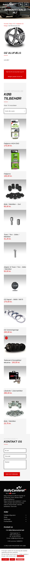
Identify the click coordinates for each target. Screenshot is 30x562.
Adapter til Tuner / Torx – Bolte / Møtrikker (15, 268)
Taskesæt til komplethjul (12, 360)
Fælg (10, 23)
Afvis (12, 559)
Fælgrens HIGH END (11, 143)
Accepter (5, 559)
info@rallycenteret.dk (17, 538)
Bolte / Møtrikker (10, 421)
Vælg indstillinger (15, 201)
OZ (14, 23)
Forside (6, 23)
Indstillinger (20, 559)
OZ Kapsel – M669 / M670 (13, 299)
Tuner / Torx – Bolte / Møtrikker (11, 236)
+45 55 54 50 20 (15, 536)
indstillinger (20, 556)
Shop (5, 517)
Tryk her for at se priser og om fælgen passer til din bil (15, 74)
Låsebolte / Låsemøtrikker (13, 391)
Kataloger (7, 519)
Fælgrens (7, 174)
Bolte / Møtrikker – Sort (12, 204)
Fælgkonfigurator (10, 515)
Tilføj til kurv (15, 140)
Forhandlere (8, 521)
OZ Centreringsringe (11, 330)
